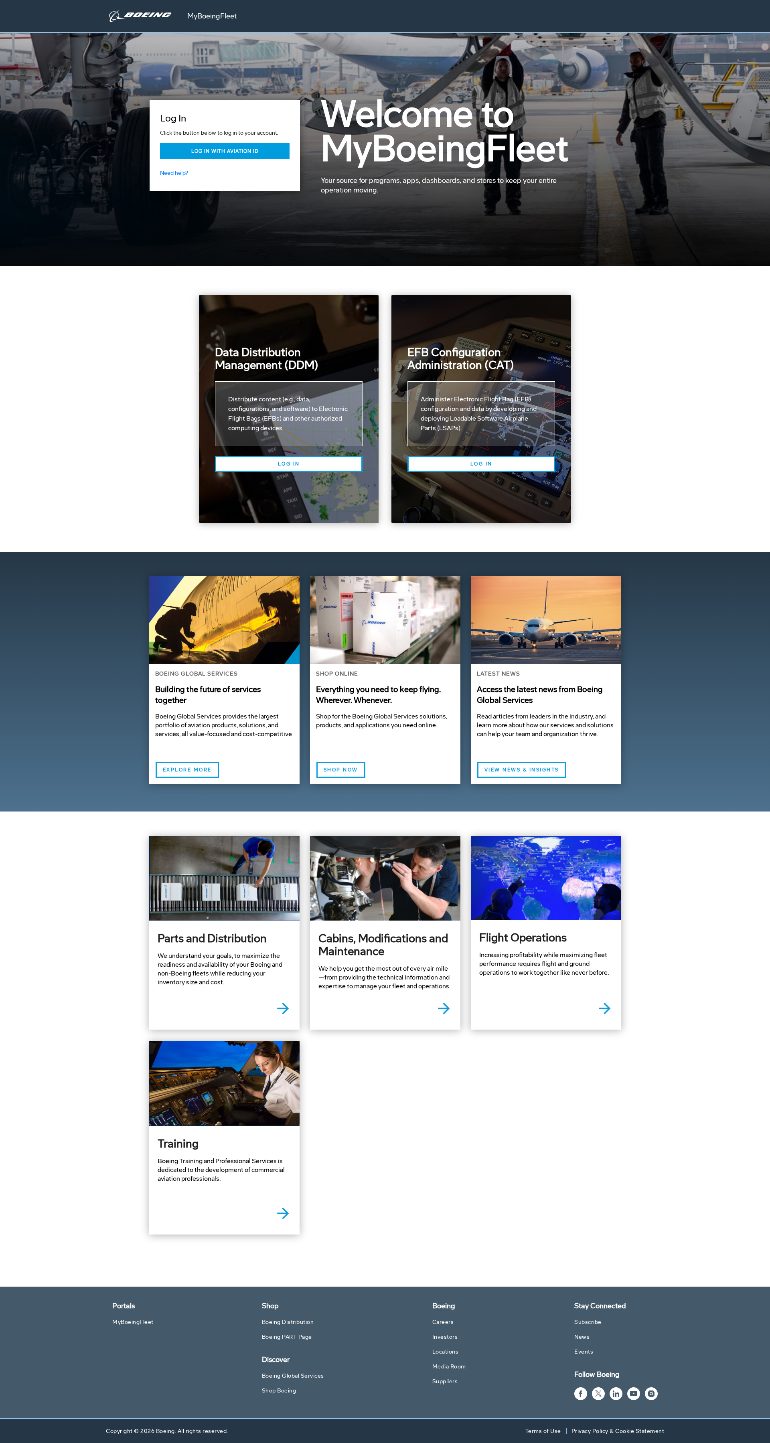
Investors (445, 1337)
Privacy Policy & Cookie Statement (618, 1431)
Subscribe (588, 1322)
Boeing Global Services (293, 1375)
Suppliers (445, 1381)
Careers (443, 1322)
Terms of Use (543, 1431)
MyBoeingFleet (212, 16)
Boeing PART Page (287, 1337)
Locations (445, 1351)
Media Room (449, 1366)
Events (583, 1351)
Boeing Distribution (288, 1322)
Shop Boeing (279, 1390)
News (582, 1337)
